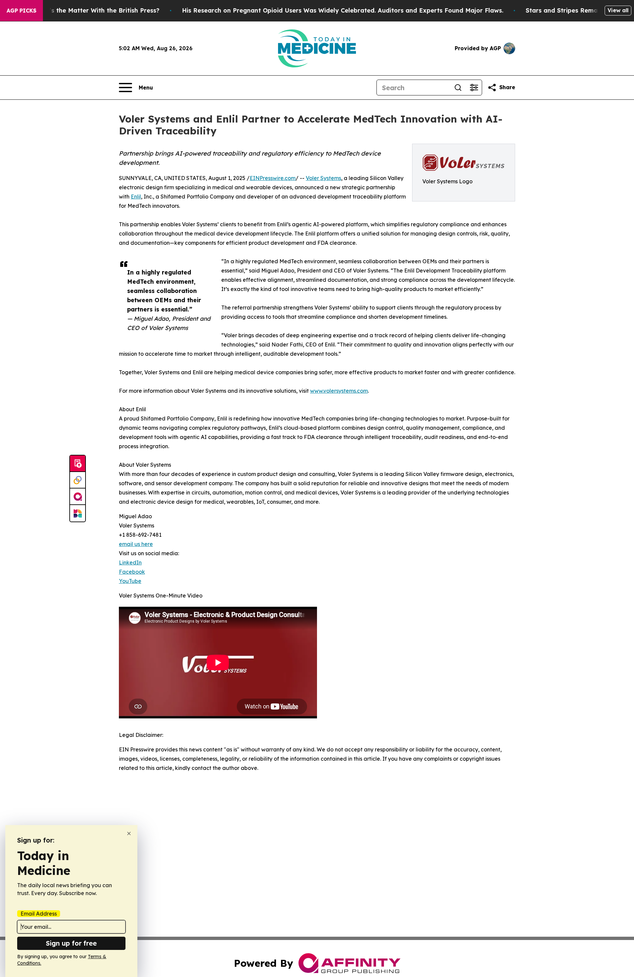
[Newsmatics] (77, 513)
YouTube (130, 581)
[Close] (129, 833)
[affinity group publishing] (77, 496)
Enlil (136, 196)
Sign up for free (71, 943)
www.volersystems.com (339, 390)
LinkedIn (130, 562)
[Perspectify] (77, 480)
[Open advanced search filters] (474, 87)
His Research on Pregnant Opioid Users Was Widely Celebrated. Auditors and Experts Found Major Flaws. (342, 10)
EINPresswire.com (273, 178)
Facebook (132, 571)
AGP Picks (21, 10)
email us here (136, 544)
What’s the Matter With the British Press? (96, 10)
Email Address (38, 913)
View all (618, 10)
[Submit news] (77, 463)
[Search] (458, 87)
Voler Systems (323, 178)
